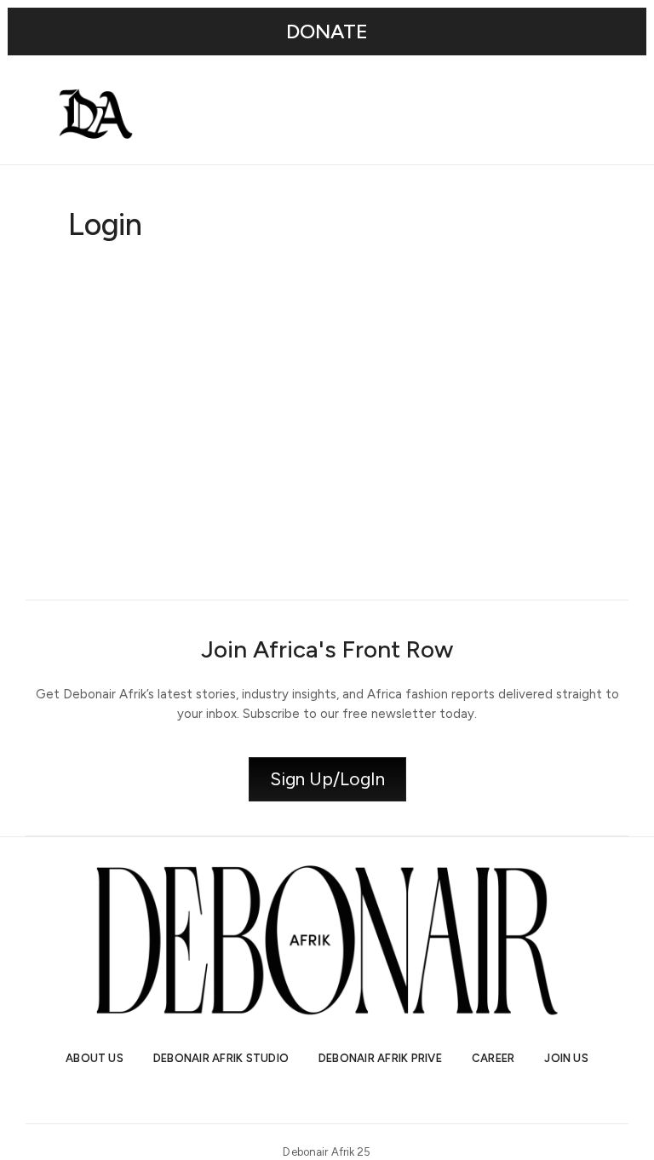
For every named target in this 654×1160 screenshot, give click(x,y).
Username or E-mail (194, 284)
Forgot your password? (327, 547)
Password (164, 365)
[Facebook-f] (373, 1094)
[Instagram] (281, 1094)
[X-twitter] (311, 1094)
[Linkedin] (342, 1094)
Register (427, 496)
